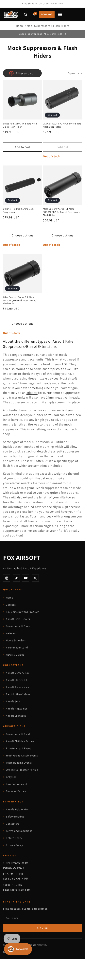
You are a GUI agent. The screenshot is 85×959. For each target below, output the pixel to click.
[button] (25, 14)
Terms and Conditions (19, 831)
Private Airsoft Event (18, 748)
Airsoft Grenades (16, 715)
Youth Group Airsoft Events (22, 755)
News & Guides (15, 654)
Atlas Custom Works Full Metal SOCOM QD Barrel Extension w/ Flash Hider (20, 300)
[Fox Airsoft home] (11, 14)
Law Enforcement (16, 784)
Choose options (22, 235)
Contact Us (12, 823)
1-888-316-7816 (12, 885)
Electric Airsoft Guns (18, 694)
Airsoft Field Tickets (18, 619)
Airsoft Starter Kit (16, 680)
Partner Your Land (17, 647)
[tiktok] (16, 578)
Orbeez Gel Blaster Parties (22, 770)
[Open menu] (60, 14)
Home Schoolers (16, 640)
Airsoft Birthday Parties (20, 741)
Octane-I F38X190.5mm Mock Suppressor (18, 210)
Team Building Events (19, 762)
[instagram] (6, 578)
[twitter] (35, 578)
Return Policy (14, 838)
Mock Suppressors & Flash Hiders (48, 26)
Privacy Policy (14, 845)
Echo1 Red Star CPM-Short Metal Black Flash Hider (20, 125)
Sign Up (42, 928)
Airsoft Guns (13, 701)
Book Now (47, 14)
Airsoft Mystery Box (17, 673)
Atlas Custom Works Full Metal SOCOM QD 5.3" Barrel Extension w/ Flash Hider (62, 211)
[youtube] (25, 578)
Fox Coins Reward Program (22, 612)
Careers (11, 604)
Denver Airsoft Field (18, 734)
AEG (64, 364)
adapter (32, 393)
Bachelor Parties (16, 791)
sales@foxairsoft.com (17, 889)
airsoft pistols (52, 369)
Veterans (11, 633)
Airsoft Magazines (16, 708)
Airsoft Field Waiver (18, 809)
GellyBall (11, 777)
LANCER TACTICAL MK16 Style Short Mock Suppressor (62, 125)
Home (20, 26)
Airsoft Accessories (17, 687)
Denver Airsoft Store (18, 626)
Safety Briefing (15, 816)
